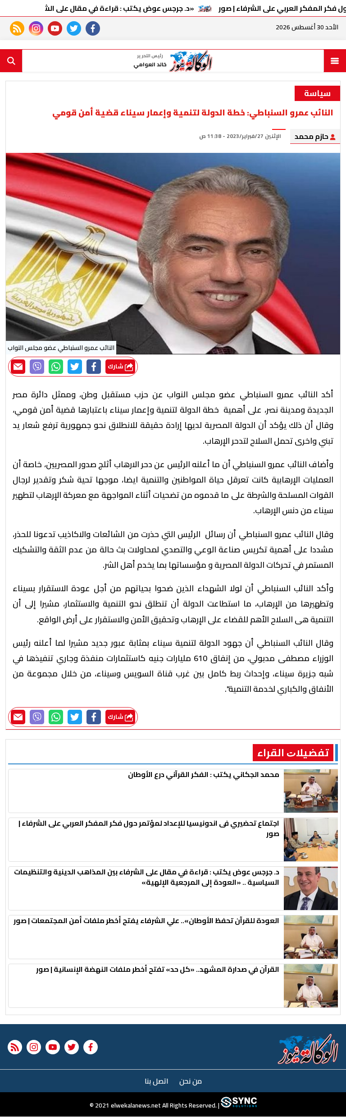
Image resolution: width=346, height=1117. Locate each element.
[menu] (334, 61)
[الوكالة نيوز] (308, 1049)
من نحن (190, 1081)
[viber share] (37, 366)
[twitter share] (75, 366)
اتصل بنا (156, 1081)
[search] (11, 61)
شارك (116, 366)
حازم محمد (312, 136)
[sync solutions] (238, 1106)
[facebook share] (93, 366)
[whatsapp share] (56, 366)
